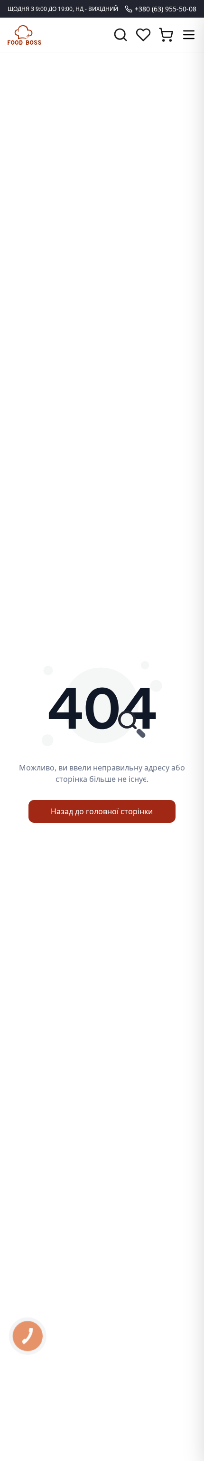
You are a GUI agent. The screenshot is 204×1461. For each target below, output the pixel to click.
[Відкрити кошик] (166, 34)
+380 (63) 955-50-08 (165, 8)
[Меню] (188, 34)
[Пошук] (120, 34)
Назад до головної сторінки (102, 811)
